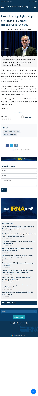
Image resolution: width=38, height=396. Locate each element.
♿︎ (33, 391)
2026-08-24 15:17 (8, 282)
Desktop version (19, 317)
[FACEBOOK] (23, 323)
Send (3, 190)
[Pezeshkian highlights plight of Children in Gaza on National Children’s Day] (19, 43)
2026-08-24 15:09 (8, 289)
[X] (11, 323)
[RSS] (27, 323)
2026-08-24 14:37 (8, 296)
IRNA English (16, 7)
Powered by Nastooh (20, 335)
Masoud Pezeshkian (10, 134)
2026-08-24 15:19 (8, 274)
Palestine (12, 131)
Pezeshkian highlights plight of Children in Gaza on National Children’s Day (17, 20)
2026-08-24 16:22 (8, 245)
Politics (21, 113)
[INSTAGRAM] (17, 323)
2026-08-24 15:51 (8, 260)
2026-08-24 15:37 (8, 267)
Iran (16, 113)
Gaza (5, 131)
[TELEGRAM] (14, 323)
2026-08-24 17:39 (8, 231)
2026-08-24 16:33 (8, 238)
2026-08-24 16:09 (8, 252)
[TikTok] (20, 323)
